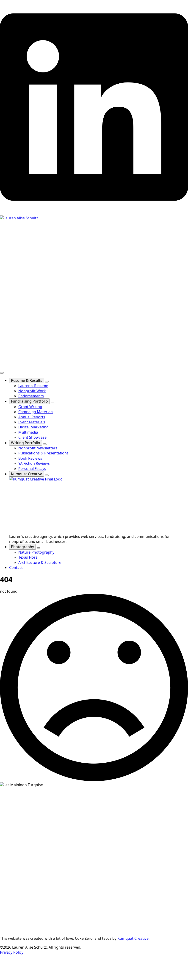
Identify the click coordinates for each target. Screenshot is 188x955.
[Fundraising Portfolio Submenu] (52, 402)
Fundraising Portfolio (29, 401)
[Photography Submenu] (38, 548)
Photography (22, 546)
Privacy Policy (11, 952)
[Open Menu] (2, 373)
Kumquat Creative (26, 473)
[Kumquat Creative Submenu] (47, 475)
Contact (16, 567)
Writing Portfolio (25, 442)
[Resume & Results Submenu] (47, 381)
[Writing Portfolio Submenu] (45, 444)
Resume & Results (26, 380)
